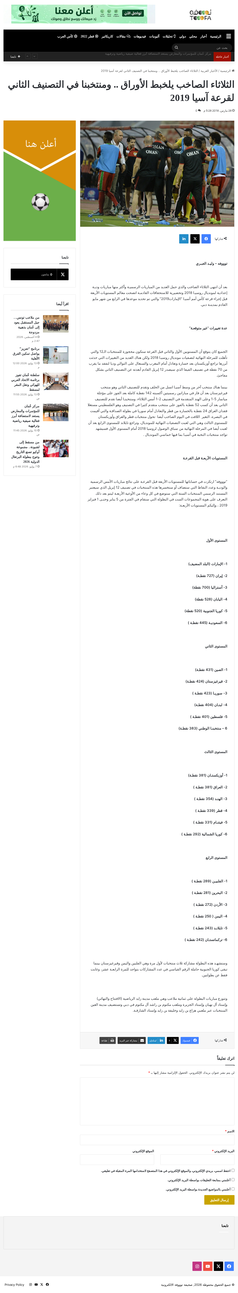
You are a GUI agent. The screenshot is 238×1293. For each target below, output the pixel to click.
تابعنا (224, 1226)
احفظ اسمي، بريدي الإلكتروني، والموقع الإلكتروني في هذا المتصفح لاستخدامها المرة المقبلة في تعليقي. (166, 1171)
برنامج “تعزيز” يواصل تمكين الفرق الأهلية (26, 353)
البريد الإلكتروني (223, 1151)
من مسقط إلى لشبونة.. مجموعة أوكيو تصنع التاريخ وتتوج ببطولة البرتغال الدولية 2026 (156, 57)
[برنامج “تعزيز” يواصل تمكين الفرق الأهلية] (56, 355)
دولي (182, 36)
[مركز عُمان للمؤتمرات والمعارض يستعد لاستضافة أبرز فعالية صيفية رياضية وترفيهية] (56, 412)
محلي (193, 36)
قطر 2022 (88, 36)
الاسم (230, 1131)
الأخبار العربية (209, 71)
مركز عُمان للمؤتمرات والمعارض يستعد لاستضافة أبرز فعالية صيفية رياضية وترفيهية (25, 415)
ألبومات (154, 36)
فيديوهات (140, 36)
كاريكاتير (107, 36)
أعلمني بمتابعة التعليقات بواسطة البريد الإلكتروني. (199, 1180)
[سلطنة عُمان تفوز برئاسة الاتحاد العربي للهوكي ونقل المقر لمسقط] (56, 381)
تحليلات (168, 36)
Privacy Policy (14, 1284)
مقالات (121, 36)
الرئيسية (215, 36)
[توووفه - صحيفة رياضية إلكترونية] (203, 14)
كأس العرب (65, 36)
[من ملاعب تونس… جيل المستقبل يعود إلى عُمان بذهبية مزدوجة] (56, 324)
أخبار (203, 36)
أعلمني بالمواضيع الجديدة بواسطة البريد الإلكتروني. (198, 1189)
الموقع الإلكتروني (143, 1151)
